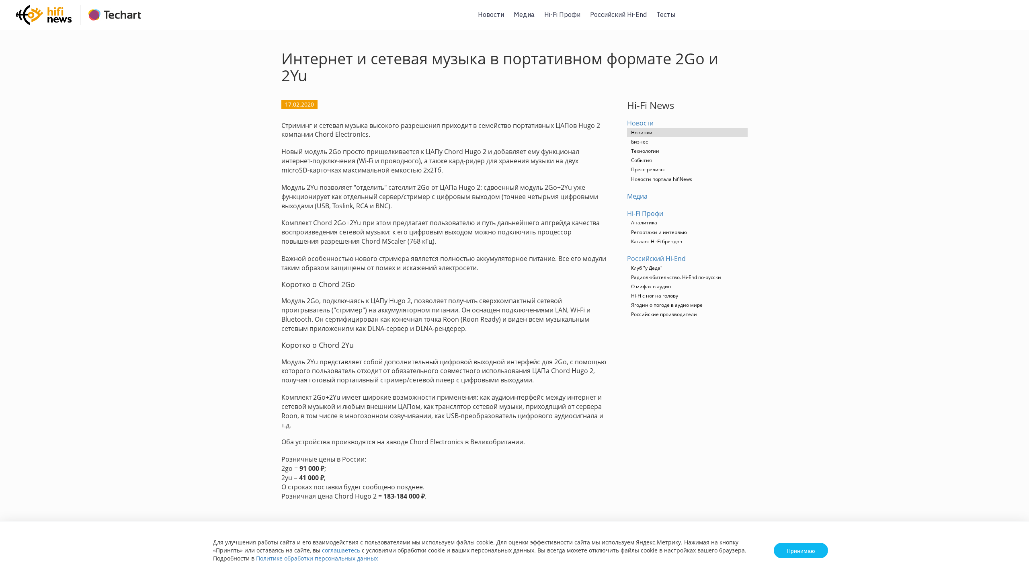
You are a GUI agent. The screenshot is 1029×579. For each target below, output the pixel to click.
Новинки (641, 132)
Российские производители (664, 314)
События (641, 160)
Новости (491, 14)
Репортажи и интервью (659, 232)
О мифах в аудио (651, 286)
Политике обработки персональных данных (317, 558)
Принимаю (801, 550)
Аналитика (644, 222)
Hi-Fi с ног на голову (654, 295)
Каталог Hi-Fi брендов (656, 241)
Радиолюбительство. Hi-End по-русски (676, 277)
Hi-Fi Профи (562, 14)
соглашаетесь (341, 550)
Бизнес (639, 141)
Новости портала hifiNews (661, 179)
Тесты (665, 14)
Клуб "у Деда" (646, 268)
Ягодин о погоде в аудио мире (667, 305)
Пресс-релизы (647, 169)
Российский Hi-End (618, 14)
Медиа (524, 14)
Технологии (645, 151)
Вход (1010, 19)
